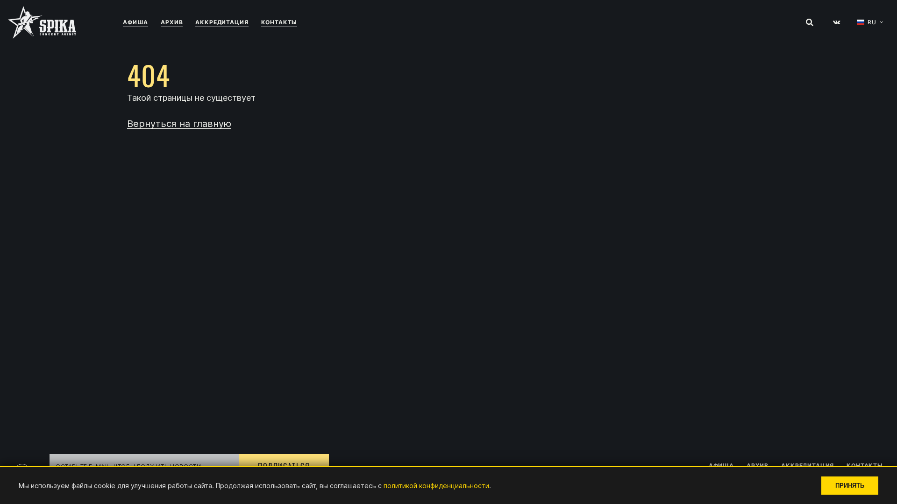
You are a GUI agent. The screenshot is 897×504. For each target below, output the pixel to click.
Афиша (135, 22)
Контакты (279, 22)
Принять (849, 485)
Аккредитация (221, 22)
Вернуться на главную (179, 124)
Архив (172, 22)
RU (872, 22)
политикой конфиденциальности (436, 486)
